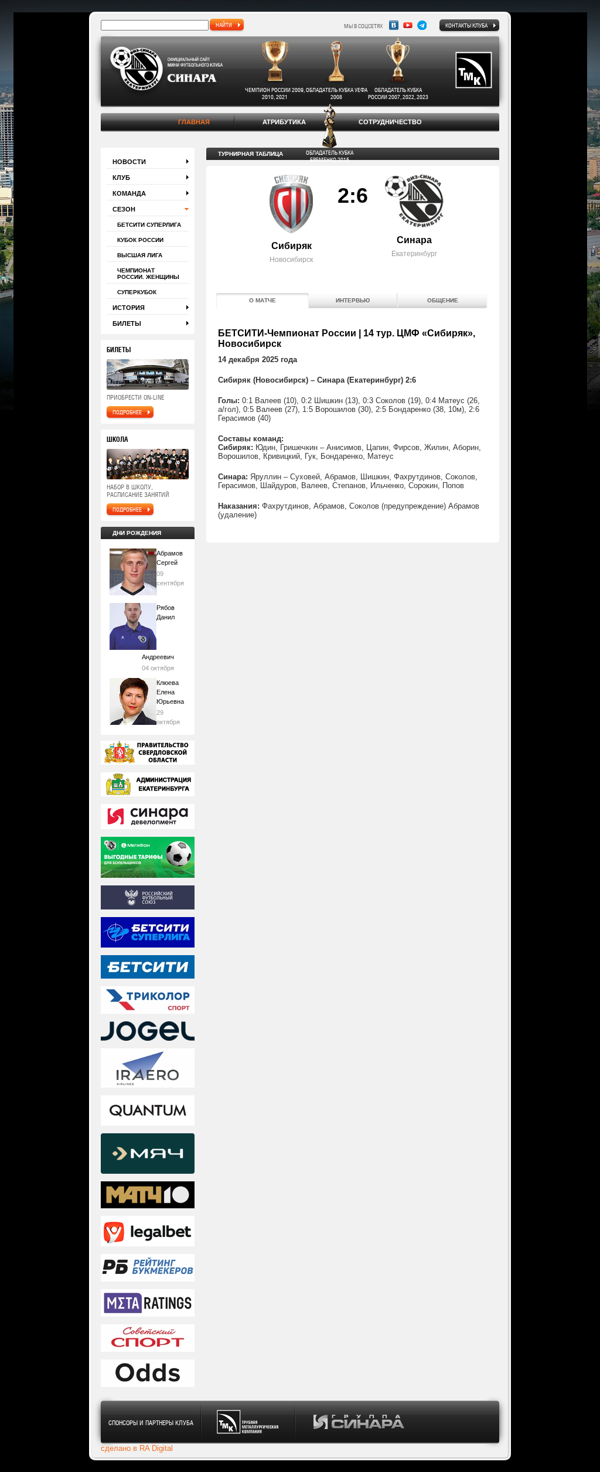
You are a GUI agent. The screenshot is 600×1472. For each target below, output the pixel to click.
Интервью (353, 300)
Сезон (123, 209)
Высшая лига (139, 255)
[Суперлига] (148, 933)
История (128, 307)
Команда (129, 193)
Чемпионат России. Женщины (148, 273)
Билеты (126, 323)
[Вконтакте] (393, 25)
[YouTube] (407, 25)
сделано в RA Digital (137, 1448)
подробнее (127, 411)
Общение (442, 300)
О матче (262, 300)
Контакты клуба (466, 25)
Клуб (121, 177)
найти (224, 24)
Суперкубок (136, 292)
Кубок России (140, 240)
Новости (129, 161)
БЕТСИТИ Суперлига (149, 225)
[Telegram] (422, 25)
